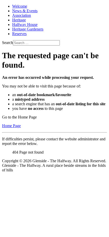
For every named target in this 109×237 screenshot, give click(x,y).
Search (7, 42)
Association (21, 15)
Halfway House (25, 24)
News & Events (25, 11)
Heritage (19, 20)
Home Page (11, 126)
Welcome (19, 6)
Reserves (19, 34)
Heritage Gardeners (27, 29)
